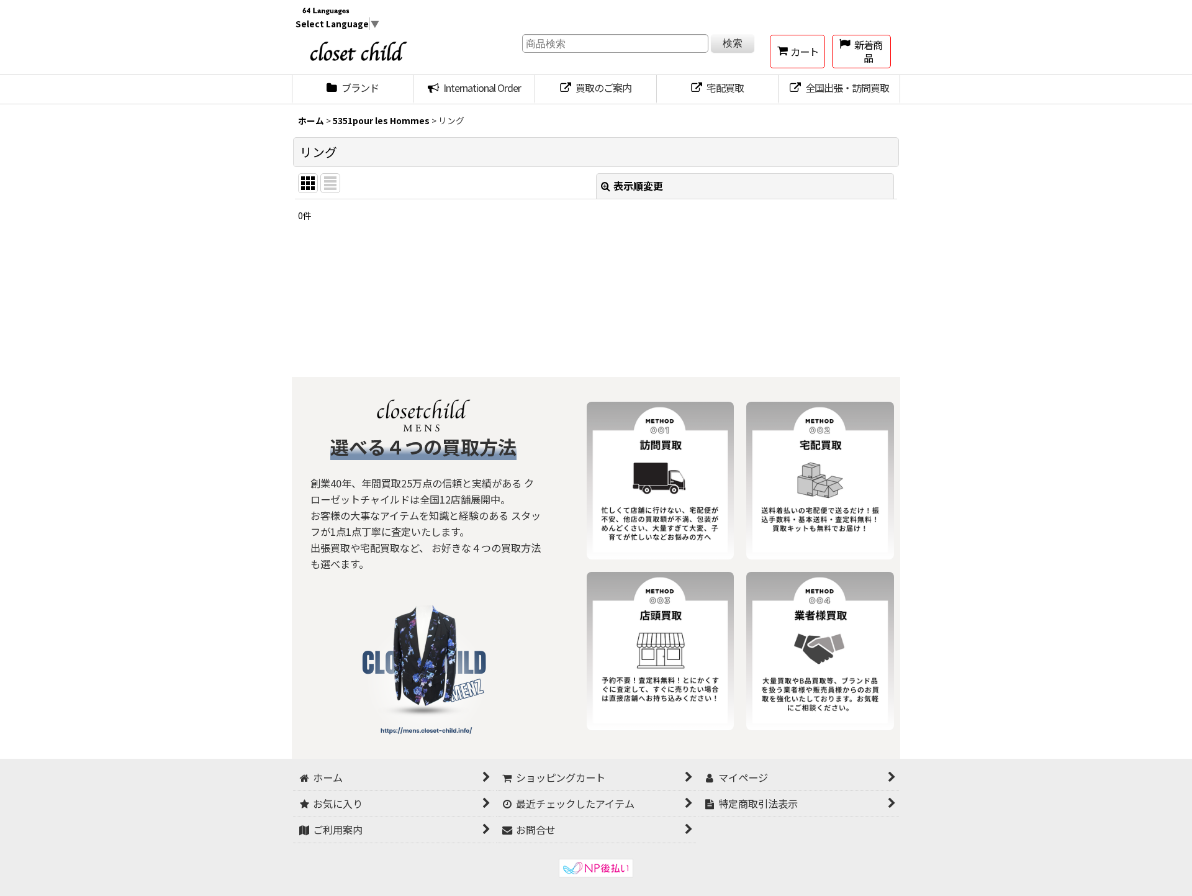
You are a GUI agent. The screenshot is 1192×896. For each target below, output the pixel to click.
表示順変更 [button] (638, 185)
